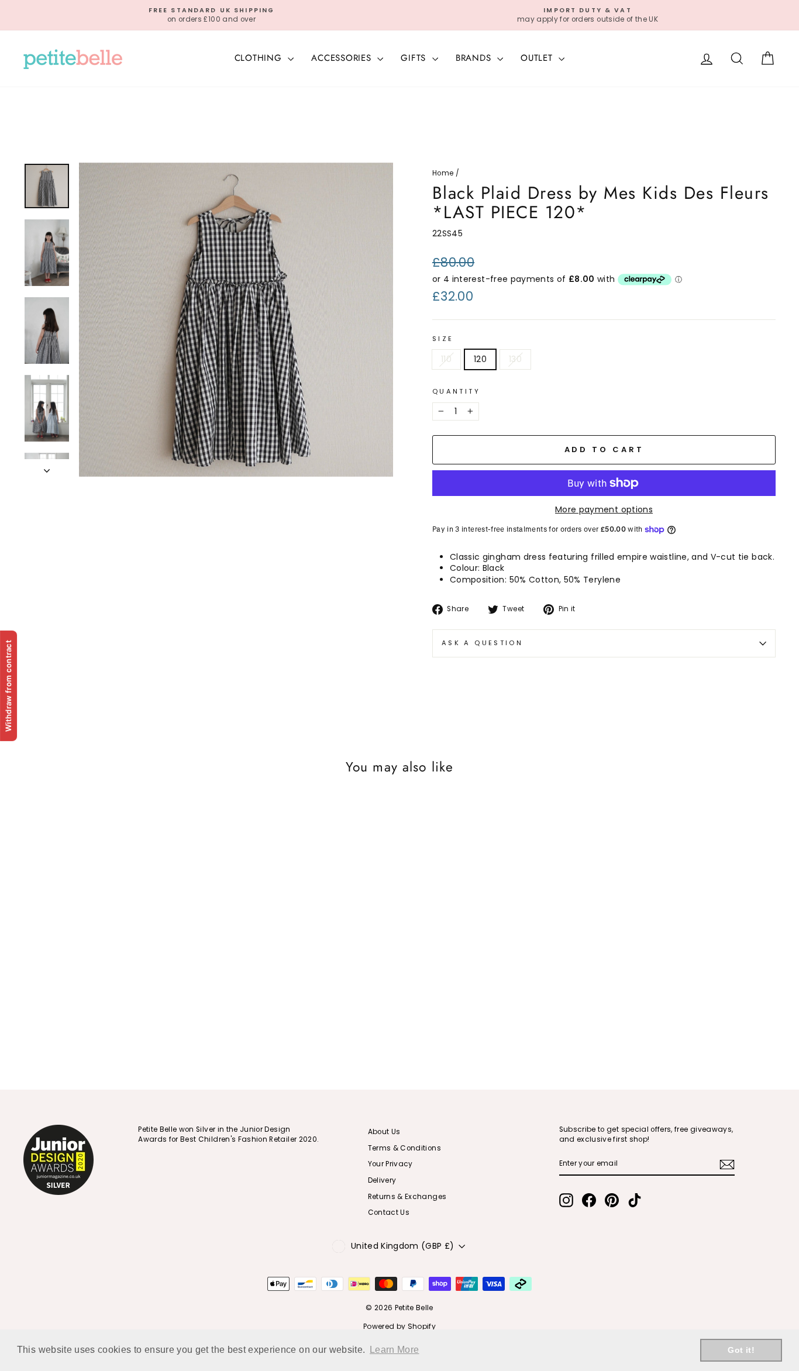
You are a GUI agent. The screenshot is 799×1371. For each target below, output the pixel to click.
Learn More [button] (394, 1350)
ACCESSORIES (342, 57)
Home (442, 173)
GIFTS (415, 57)
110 (446, 359)
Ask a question (482, 642)
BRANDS (475, 57)
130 (515, 359)
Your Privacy (390, 1164)
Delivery (382, 1180)
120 (480, 359)
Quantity (456, 391)
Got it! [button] (741, 1350)
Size (442, 339)
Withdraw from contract (8, 685)
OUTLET (538, 57)
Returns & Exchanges (407, 1196)
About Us (384, 1131)
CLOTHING (260, 57)
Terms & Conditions (404, 1148)
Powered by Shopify (399, 1326)
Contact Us (389, 1212)
